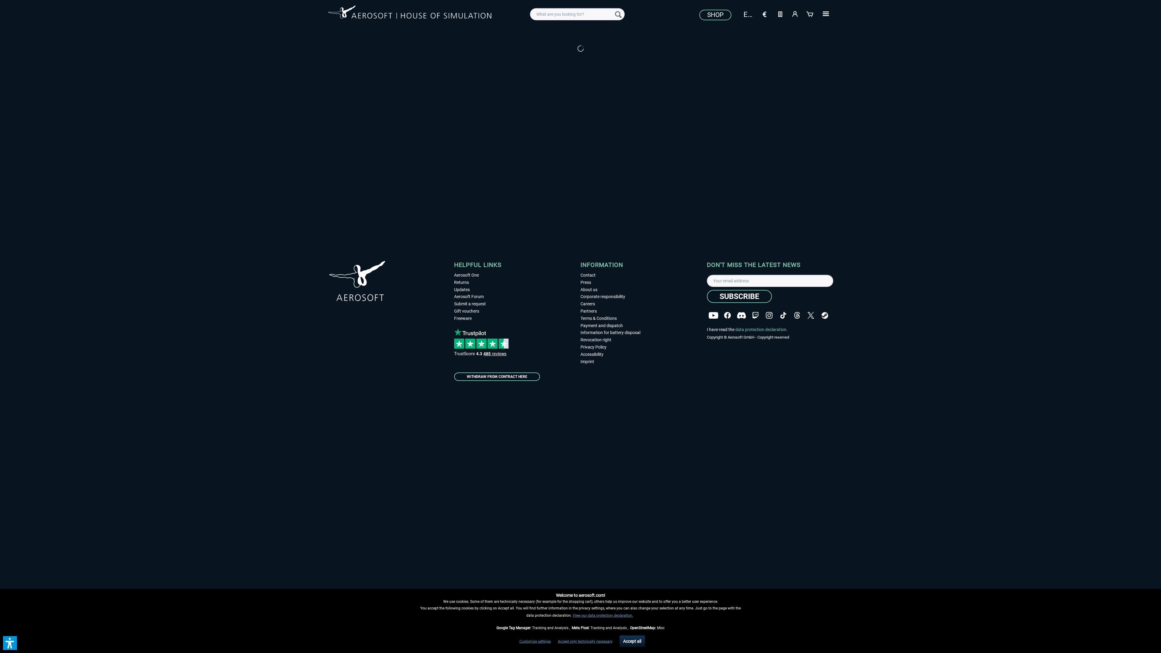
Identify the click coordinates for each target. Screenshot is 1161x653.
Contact (588, 275)
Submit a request (470, 303)
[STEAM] (824, 315)
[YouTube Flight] (713, 315)
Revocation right (595, 339)
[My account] (795, 14)
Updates (462, 289)
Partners (588, 311)
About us (588, 289)
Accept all (632, 641)
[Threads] (797, 315)
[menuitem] (577, 14)
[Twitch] (755, 315)
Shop (715, 14)
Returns (461, 282)
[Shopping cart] (810, 14)
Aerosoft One (466, 275)
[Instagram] (769, 315)
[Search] (618, 14)
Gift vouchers (466, 311)
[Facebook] (727, 315)
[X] (811, 315)
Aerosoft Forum (469, 296)
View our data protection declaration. (603, 615)
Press (585, 282)
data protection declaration (760, 329)
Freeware (463, 318)
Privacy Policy (593, 347)
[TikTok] (783, 315)
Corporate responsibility (602, 296)
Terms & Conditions (598, 318)
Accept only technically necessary (585, 641)
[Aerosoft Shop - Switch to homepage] (409, 13)
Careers (587, 303)
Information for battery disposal (610, 332)
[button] (10, 643)
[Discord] (741, 315)
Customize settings (535, 641)
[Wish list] (780, 14)
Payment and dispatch (601, 325)
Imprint (587, 361)
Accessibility (591, 354)
